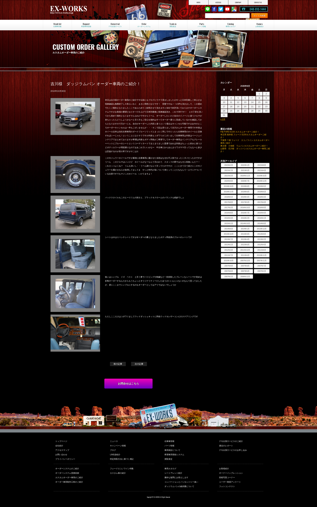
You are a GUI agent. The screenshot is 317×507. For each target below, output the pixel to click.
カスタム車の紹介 (118, 473)
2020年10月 (261, 176)
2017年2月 (228, 207)
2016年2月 (245, 218)
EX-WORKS (82, 10)
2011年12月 (245, 250)
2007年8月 (245, 266)
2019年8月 (245, 186)
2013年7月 (228, 239)
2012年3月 (228, 250)
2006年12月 (245, 276)
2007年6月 (228, 271)
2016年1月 (261, 218)
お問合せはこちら (128, 383)
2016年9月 (261, 207)
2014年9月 (261, 223)
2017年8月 (228, 202)
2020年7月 (245, 181)
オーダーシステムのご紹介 (67, 468)
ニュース (114, 441)
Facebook (214, 9)
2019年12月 (261, 181)
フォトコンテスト (227, 486)
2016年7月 (245, 213)
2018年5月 (228, 197)
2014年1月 (245, 229)
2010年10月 (228, 260)
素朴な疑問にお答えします (176, 477)
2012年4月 (261, 245)
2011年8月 (261, 250)
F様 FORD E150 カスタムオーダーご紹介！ (239, 132)
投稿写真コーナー (227, 477)
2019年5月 (261, 186)
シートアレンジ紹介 (173, 473)
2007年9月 (228, 266)
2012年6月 (245, 245)
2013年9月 (245, 234)
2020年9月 (228, 181)
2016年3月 (228, 218)
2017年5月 (245, 202)
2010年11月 (261, 255)
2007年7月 (261, 266)
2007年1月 (228, 276)
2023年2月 (228, 165)
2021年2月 (228, 176)
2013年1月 (228, 245)
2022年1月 (245, 165)
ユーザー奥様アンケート (230, 482)
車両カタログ (170, 468)
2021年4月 (261, 170)
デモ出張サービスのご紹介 (231, 441)
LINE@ (207, 9)
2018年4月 (245, 197)
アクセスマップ (62, 450)
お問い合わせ (61, 454)
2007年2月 (261, 271)
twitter (220, 9)
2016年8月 (228, 213)
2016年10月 (245, 207)
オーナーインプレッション (231, 473)
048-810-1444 (258, 9)
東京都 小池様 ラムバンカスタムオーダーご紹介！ (244, 146)
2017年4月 (261, 202)
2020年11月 (245, 176)
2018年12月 (228, 192)
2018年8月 (245, 192)
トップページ (61, 441)
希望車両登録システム (174, 454)
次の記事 (139, 364)
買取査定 (168, 459)
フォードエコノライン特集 (122, 468)
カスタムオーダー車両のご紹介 (69, 477)
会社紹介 (59, 446)
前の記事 (118, 364)
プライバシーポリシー (65, 459)
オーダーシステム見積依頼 (67, 473)
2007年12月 (245, 260)
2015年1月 (228, 223)
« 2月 (222, 119)
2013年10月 (228, 234)
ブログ (113, 450)
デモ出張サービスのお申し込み (233, 450)
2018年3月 (261, 197)
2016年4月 (261, 213)
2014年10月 (245, 223)
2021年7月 (228, 170)
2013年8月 (261, 234)
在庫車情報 (169, 441)
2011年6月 (245, 255)
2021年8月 (261, 165)
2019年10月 (228, 186)
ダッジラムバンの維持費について (179, 486)
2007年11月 (261, 260)
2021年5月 (245, 170)
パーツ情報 (169, 446)
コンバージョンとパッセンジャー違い (181, 482)
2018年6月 (261, 192)
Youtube (227, 9)
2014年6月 (228, 229)
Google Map (233, 9)
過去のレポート (226, 446)
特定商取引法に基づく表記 (122, 459)
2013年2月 (261, 239)
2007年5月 (245, 271)
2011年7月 (228, 255)
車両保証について (172, 450)
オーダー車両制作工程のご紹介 (69, 482)
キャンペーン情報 (118, 446)
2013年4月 (245, 239)
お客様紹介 (224, 468)
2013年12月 (261, 229)
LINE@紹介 (115, 454)
